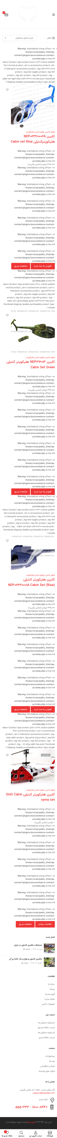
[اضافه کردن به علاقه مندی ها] (7, 89)
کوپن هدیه (50, 994)
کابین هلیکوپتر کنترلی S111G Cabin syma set (30, 797)
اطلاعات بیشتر (45, 924)
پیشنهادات (50, 1056)
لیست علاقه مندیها (46, 1027)
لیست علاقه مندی (47, 1037)
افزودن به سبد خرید (43, 266)
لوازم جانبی (50, 132)
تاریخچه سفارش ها (46, 1022)
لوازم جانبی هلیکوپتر (35, 132)
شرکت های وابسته (47, 1071)
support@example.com (44, 1093)
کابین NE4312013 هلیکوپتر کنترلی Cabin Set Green (30, 364)
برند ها (52, 1061)
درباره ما (51, 984)
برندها (52, 989)
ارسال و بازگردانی (47, 1066)
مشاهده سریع (20, 266)
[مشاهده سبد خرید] (6, 14)
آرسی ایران (31, 1122)
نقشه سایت (49, 999)
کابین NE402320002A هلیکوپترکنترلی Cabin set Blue (33, 138)
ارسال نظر (26, 949)
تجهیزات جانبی (48, 1004)
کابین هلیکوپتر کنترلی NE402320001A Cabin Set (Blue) (31, 582)
